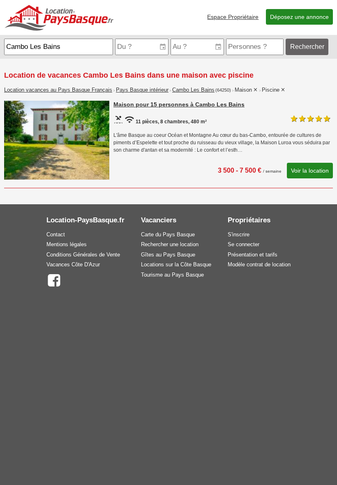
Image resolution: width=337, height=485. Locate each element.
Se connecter (243, 244)
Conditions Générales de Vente (83, 255)
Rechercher (307, 46)
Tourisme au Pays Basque (172, 275)
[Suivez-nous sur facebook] (53, 280)
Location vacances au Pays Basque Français (58, 90)
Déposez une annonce (299, 17)
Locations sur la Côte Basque (176, 264)
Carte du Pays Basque (168, 234)
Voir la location (310, 170)
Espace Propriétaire (233, 17)
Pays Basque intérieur (142, 90)
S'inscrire (238, 234)
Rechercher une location (170, 244)
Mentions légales (66, 244)
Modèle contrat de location (259, 264)
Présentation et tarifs (252, 255)
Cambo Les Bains (193, 90)
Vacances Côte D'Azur (73, 264)
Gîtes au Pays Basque (168, 255)
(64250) (223, 90)
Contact (55, 234)
